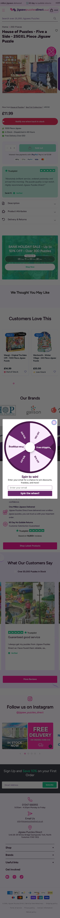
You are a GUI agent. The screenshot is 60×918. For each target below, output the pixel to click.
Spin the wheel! (30, 493)
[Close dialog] (54, 422)
